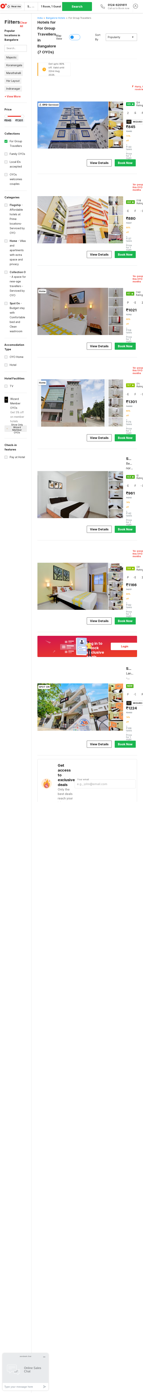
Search (77, 6)
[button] (23, 24)
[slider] (6, 116)
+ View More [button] (12, 96)
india (40, 18)
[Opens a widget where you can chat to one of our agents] (25, 1372)
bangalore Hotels (55, 18)
